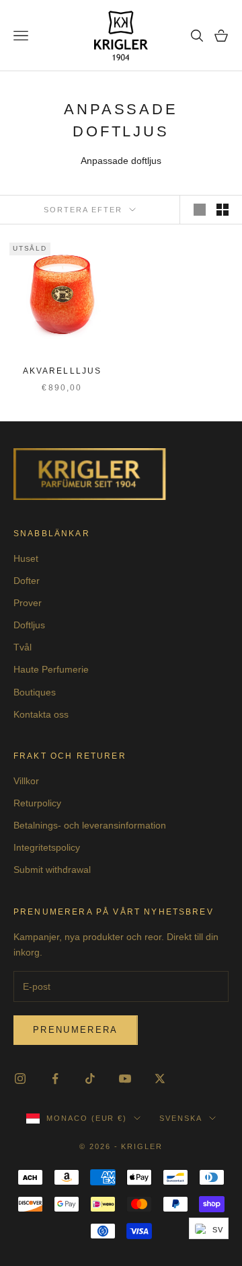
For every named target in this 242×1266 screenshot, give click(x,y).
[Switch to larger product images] (200, 210)
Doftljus (29, 625)
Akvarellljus (62, 371)
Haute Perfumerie (51, 669)
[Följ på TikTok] (90, 1078)
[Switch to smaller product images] (222, 210)
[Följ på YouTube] (125, 1078)
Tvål (22, 647)
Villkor (26, 780)
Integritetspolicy (46, 847)
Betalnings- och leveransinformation (89, 825)
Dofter (26, 580)
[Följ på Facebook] (55, 1078)
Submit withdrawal (52, 869)
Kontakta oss (41, 714)
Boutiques (34, 692)
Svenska (180, 1118)
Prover (27, 602)
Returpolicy (37, 803)
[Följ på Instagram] (20, 1078)
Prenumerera (75, 1030)
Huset (25, 558)
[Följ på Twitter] (160, 1078)
